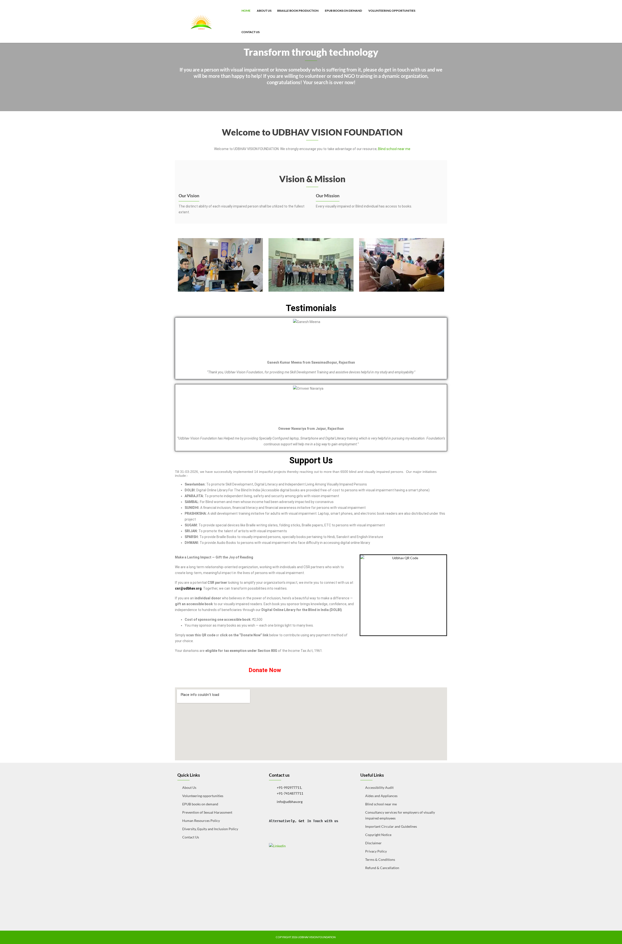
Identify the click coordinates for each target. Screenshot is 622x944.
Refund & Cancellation (382, 868)
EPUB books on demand (343, 10)
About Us (263, 10)
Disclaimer (373, 843)
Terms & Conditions (380, 859)
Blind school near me (394, 149)
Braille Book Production (298, 10)
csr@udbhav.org (188, 588)
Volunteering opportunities (391, 10)
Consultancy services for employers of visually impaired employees (400, 815)
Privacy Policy (376, 851)
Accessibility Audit (379, 787)
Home (246, 10)
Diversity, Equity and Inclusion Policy (210, 829)
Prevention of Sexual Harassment (207, 812)
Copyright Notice (378, 835)
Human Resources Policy (201, 820)
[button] (180, 265)
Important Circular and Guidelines (391, 826)
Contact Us (250, 32)
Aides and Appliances (381, 796)
